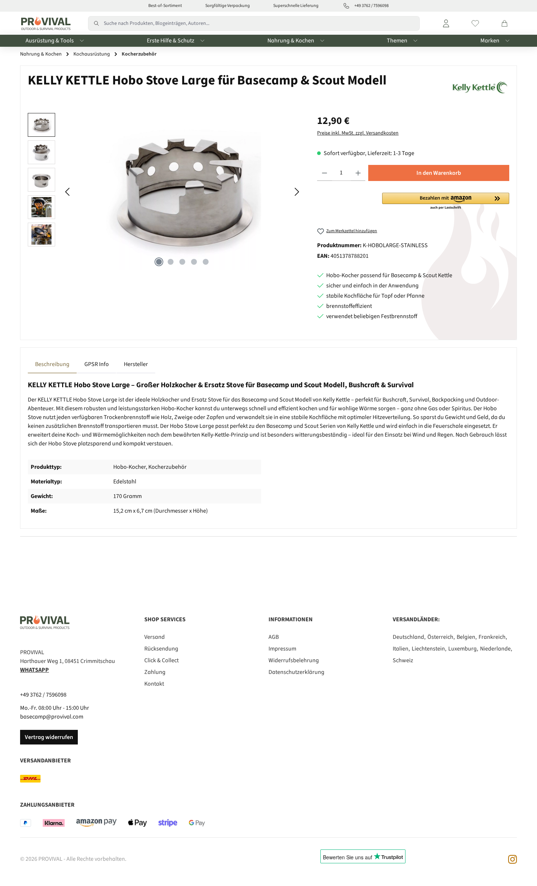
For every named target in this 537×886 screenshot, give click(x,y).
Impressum (282, 649)
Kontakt (154, 684)
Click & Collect (161, 660)
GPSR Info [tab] (96, 364)
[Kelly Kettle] (478, 85)
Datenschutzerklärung (296, 672)
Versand (154, 637)
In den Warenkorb (438, 173)
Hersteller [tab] (136, 364)
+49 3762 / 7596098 (43, 695)
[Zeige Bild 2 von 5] (171, 262)
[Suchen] (96, 23)
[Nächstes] (296, 192)
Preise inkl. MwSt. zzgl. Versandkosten (358, 133)
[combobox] (262, 23)
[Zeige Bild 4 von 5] (194, 262)
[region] (165, 191)
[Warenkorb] (504, 23)
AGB (273, 637)
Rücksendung (161, 649)
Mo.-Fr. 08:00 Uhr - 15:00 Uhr (54, 708)
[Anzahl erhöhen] (358, 173)
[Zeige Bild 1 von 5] (159, 262)
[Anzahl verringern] (324, 173)
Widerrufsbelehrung (293, 660)
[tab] (52, 364)
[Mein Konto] (446, 23)
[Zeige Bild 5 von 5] (206, 262)
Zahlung (154, 672)
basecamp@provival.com (51, 717)
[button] (445, 201)
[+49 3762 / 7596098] (346, 5)
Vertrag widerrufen (49, 737)
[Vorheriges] (67, 192)
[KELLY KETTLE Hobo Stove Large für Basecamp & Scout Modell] (182, 191)
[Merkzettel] (475, 23)
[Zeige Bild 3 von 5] (182, 262)
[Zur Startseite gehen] (44, 23)
